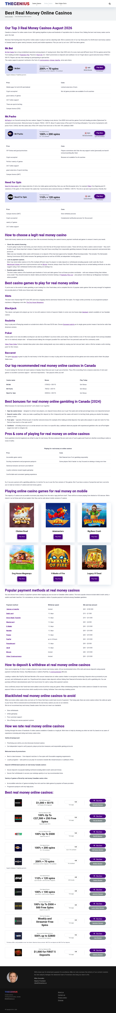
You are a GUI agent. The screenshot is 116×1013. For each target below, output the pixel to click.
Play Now (100, 67)
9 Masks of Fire (58, 573)
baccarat (14, 356)
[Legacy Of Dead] (94, 569)
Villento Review (98, 955)
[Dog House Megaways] (22, 569)
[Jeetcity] (18, 895)
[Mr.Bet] (18, 865)
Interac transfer (55, 60)
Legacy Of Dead (94, 573)
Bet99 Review (97, 836)
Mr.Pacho (8, 120)
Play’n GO (39, 55)
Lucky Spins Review (97, 908)
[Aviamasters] (58, 527)
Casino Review (88, 198)
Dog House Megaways (22, 573)
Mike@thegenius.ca (9, 998)
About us (61, 992)
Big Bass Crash (94, 531)
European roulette (69, 324)
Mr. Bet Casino (9, 52)
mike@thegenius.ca (40, 983)
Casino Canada (9, 16)
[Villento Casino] (18, 956)
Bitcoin (45, 264)
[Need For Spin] (18, 881)
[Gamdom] (18, 924)
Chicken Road (22, 531)
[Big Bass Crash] (94, 527)
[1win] (18, 939)
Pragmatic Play (24, 55)
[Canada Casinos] (17, 3)
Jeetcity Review (97, 894)
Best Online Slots (61, 3)
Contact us (61, 995)
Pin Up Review (97, 820)
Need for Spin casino (11, 186)
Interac (17, 264)
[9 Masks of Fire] (58, 569)
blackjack (85, 312)
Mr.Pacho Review (87, 135)
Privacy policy (62, 998)
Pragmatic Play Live (66, 275)
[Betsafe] (18, 806)
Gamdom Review (97, 923)
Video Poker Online (11, 344)
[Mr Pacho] (18, 851)
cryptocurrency (44, 60)
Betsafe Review (98, 805)
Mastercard (10, 264)
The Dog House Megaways (35, 302)
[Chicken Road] (22, 527)
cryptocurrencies (55, 672)
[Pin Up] (18, 821)
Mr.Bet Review (88, 70)
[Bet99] (18, 837)
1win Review (98, 938)
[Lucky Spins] (18, 909)
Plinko (89, 186)
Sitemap (60, 1000)
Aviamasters (58, 531)
